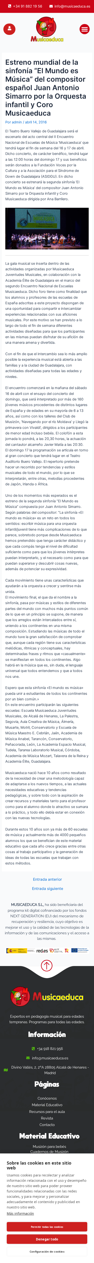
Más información (20, 1213)
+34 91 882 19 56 (27, 6)
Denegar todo (47, 1239)
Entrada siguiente (47, 889)
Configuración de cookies (47, 1251)
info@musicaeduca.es (72, 6)
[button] (85, 29)
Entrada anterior (47, 879)
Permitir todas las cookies (47, 1227)
